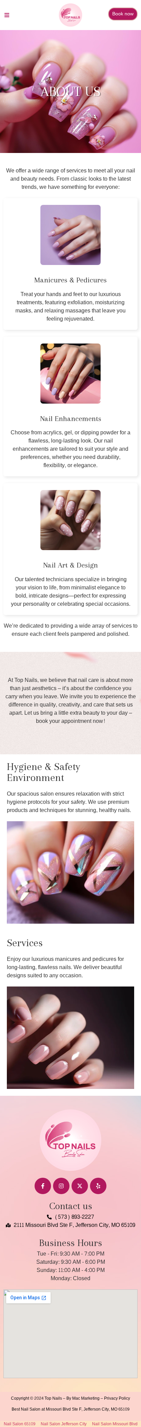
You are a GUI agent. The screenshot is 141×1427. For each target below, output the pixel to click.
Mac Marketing (86, 1398)
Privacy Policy (117, 1398)
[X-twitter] (80, 1186)
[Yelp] (98, 1186)
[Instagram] (61, 1186)
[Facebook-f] (43, 1186)
